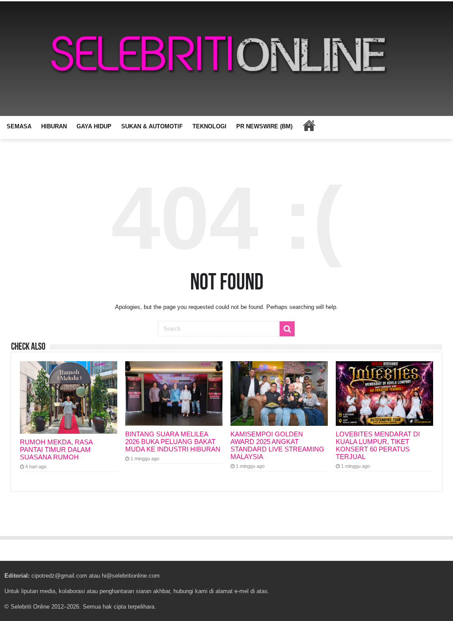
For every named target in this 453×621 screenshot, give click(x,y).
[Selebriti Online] (226, 58)
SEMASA (19, 126)
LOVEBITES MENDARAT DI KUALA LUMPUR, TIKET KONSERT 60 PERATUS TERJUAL (378, 445)
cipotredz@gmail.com (59, 575)
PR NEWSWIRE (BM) (264, 126)
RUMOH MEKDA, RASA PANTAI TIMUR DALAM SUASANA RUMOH (56, 449)
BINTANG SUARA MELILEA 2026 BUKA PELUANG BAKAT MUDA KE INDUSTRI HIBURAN (172, 441)
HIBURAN (54, 126)
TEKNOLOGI (209, 126)
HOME (308, 125)
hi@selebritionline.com (131, 575)
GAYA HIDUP (94, 126)
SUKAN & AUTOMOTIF (152, 126)
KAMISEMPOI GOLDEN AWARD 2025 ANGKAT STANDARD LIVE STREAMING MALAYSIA (277, 445)
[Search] (287, 328)
